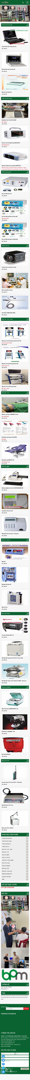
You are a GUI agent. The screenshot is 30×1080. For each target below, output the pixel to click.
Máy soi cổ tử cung (16, 997)
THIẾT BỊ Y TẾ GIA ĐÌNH (7, 860)
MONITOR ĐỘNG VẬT (7, 873)
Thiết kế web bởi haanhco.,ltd (9, 1071)
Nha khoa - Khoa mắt (7, 871)
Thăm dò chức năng (7, 98)
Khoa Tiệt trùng (5, 613)
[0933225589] (3, 1056)
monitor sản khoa (19, 995)
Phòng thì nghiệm (6, 687)
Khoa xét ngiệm (5, 466)
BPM (3, 879)
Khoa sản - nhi (5, 392)
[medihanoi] (5, 2)
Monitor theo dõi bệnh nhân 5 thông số (8, 995)
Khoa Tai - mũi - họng (7, 319)
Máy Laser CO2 (5, 760)
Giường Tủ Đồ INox (6, 876)
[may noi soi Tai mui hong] (15, 903)
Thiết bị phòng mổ (6, 172)
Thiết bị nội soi (5, 245)
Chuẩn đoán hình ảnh (7, 25)
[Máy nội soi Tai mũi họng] (15, 957)
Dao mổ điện (3, 997)
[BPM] (15, 974)
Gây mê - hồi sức (6, 540)
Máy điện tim (25, 995)
